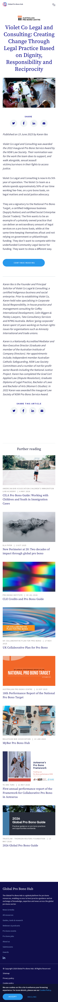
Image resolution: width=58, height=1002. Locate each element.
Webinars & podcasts (11, 925)
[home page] (13, 6)
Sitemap (6, 973)
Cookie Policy (45, 990)
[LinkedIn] (4, 958)
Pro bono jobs (8, 936)
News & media (8, 909)
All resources (8, 915)
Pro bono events (9, 931)
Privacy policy (8, 978)
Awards (6, 952)
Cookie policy (8, 983)
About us (6, 941)
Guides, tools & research (13, 920)
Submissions (8, 947)
